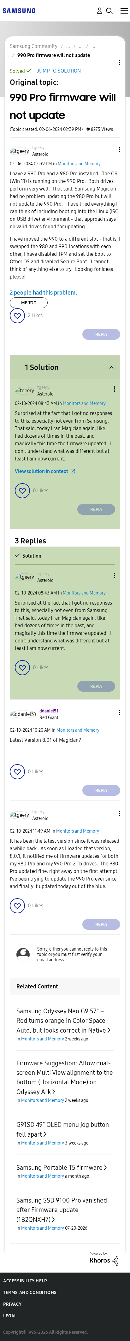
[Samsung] (19, 10)
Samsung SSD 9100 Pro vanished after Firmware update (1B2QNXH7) (61, 1210)
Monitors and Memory (79, 164)
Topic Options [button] (109, 62)
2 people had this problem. (43, 292)
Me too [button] (29, 303)
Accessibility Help (25, 1281)
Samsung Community (33, 46)
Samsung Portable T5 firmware (59, 1167)
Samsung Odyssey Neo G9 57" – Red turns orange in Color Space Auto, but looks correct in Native (61, 1020)
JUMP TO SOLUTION (59, 71)
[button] (109, 149)
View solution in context (41, 471)
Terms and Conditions (30, 1292)
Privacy (12, 1304)
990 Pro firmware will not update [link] (53, 55)
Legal (10, 1316)
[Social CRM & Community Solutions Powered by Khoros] (104, 1259)
